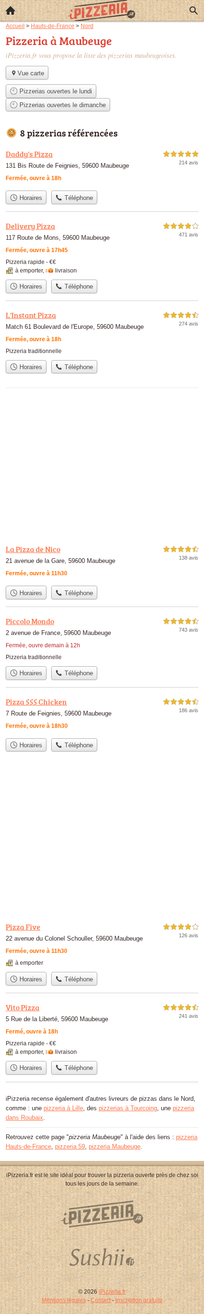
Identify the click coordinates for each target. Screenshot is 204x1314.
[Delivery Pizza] (102, 247)
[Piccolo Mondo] (102, 638)
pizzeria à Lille (63, 1108)
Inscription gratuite (139, 1300)
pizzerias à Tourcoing (128, 1108)
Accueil (10, 10)
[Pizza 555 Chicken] (102, 715)
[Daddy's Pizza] (102, 167)
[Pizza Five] (102, 944)
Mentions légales (64, 1300)
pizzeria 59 (70, 1146)
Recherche (193, 10)
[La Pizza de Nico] (102, 562)
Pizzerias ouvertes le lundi (55, 91)
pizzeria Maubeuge (114, 1146)
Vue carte (31, 73)
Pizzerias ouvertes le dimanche (62, 105)
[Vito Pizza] (102, 1029)
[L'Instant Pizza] (102, 332)
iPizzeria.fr (112, 1291)
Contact (101, 1300)
